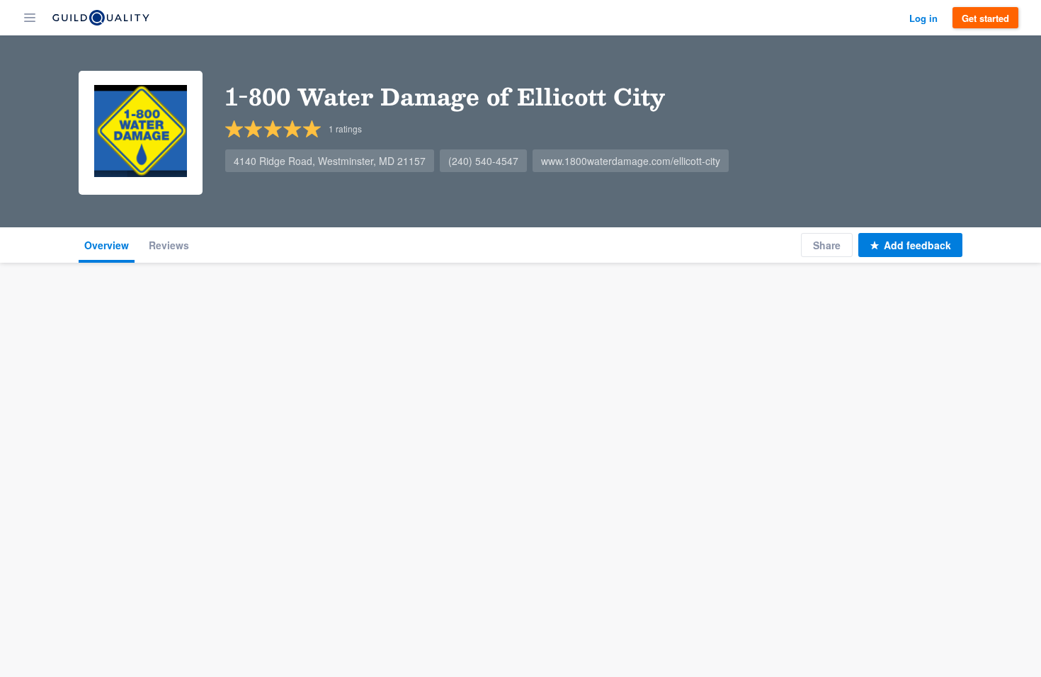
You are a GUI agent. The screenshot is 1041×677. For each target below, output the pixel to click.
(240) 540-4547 (483, 161)
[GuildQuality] (101, 17)
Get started (985, 18)
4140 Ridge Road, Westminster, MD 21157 (330, 161)
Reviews (169, 245)
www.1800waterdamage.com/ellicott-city (630, 161)
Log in (923, 18)
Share (827, 245)
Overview (106, 245)
